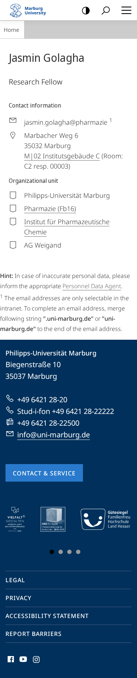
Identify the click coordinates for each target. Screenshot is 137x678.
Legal (15, 580)
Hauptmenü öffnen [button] (126, 10)
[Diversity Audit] (20, 519)
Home (11, 29)
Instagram (36, 663)
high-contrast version (86, 10)
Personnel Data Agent (91, 286)
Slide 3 (69, 552)
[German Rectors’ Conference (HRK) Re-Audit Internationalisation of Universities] (58, 519)
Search (105, 10)
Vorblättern (120, 532)
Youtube (22, 663)
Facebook (10, 663)
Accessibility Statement (47, 616)
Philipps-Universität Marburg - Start (31, 10)
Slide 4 (78, 552)
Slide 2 (60, 552)
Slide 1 (52, 552)
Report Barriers (33, 634)
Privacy (18, 598)
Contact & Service (44, 473)
